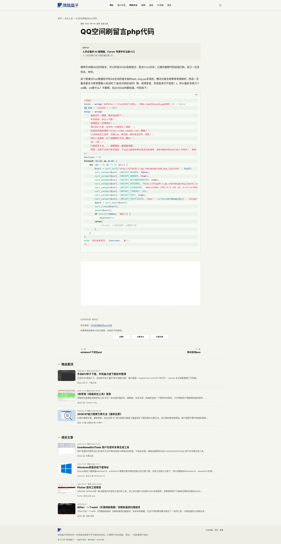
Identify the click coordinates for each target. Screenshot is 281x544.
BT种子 (99, 423)
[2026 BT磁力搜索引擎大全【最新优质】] (67, 415)
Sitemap (209, 530)
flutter (80, 496)
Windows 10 (99, 476)
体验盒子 (70, 539)
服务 (151, 5)
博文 (112, 5)
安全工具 (69, 18)
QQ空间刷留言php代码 (101, 325)
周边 (79, 423)
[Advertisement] (140, 283)
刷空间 (95, 319)
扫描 (88, 516)
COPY (196, 95)
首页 (60, 18)
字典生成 (89, 456)
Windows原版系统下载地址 (93, 467)
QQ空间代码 (85, 319)
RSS (216, 530)
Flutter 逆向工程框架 (89, 487)
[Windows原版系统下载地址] (67, 468)
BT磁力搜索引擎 (89, 423)
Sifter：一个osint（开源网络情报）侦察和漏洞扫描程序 (108, 507)
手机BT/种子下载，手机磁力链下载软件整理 (101, 374)
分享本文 (140, 337)
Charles (89, 403)
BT (87, 383)
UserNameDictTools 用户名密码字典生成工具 (103, 447)
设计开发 (121, 5)
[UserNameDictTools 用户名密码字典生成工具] (67, 448)
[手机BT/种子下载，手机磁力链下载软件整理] (67, 375)
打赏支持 (159, 337)
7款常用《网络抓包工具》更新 (94, 394)
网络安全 (133, 5)
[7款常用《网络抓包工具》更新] (67, 395)
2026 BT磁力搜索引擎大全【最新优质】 (99, 414)
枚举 (92, 516)
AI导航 (160, 5)
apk (93, 496)
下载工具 (92, 383)
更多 (169, 5)
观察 (143, 5)
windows (81, 476)
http (95, 403)
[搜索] (220, 5)
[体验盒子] (68, 5)
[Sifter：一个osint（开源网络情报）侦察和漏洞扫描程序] (67, 508)
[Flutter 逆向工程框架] (67, 488)
